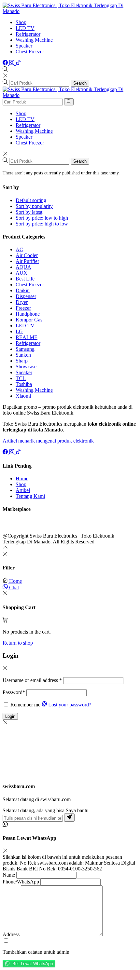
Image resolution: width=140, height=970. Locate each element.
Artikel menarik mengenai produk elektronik (48, 441)
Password (14, 692)
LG (19, 331)
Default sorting (31, 200)
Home (22, 478)
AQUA (23, 267)
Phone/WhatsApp (21, 881)
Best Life (25, 278)
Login (10, 716)
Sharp (22, 360)
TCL (21, 378)
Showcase (26, 366)
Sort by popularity (34, 206)
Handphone (28, 314)
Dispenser (26, 296)
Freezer (23, 308)
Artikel (23, 490)
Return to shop (18, 643)
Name (9, 875)
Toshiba (24, 384)
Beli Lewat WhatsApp (32, 964)
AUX (21, 273)
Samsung (25, 349)
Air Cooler (27, 255)
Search (80, 83)
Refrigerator (28, 34)
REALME (26, 337)
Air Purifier (27, 261)
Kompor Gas (29, 319)
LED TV (25, 28)
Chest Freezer (30, 51)
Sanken (23, 355)
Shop (21, 22)
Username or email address (32, 680)
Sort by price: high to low (42, 223)
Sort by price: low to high (42, 218)
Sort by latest (29, 212)
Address (11, 934)
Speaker (24, 45)
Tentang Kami (30, 496)
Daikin (23, 290)
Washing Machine (34, 40)
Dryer (22, 302)
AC (19, 249)
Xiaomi (23, 396)
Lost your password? (69, 704)
